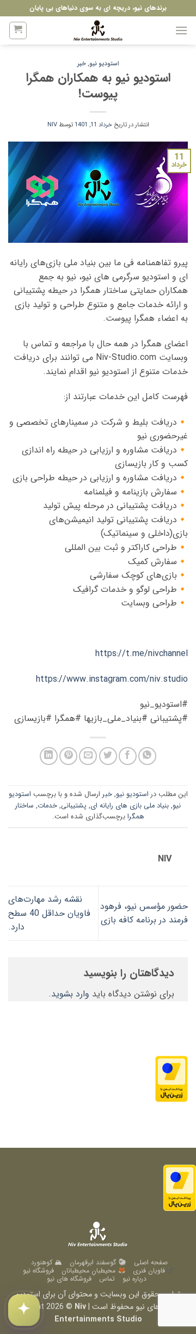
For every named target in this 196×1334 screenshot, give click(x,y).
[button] (181, 30)
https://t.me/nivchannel (141, 653)
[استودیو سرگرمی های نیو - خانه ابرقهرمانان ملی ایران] (98, 30)
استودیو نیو (104, 64)
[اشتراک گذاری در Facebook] (128, 756)
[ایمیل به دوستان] (88, 756)
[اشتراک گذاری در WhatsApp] (147, 756)
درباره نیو (134, 1279)
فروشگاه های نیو (69, 1279)
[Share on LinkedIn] (49, 756)
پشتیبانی (74, 805)
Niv (52, 125)
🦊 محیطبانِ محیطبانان (94, 1270)
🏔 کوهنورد (46, 1262)
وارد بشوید (70, 994)
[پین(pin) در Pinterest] (68, 756)
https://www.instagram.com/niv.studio (112, 679)
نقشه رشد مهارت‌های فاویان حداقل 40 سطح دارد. (49, 913)
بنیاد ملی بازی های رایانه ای (129, 805)
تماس (107, 1279)
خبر (81, 64)
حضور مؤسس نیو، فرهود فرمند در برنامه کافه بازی (144, 913)
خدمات (47, 805)
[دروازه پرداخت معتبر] (171, 1078)
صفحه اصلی (151, 1262)
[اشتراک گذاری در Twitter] (108, 756)
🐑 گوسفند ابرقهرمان (98, 1262)
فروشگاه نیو (38, 1270)
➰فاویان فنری (153, 1270)
